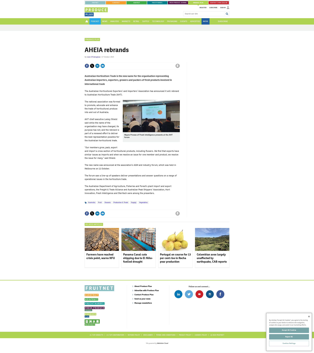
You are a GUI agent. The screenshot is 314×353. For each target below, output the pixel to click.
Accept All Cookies (289, 330)
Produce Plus (92, 39)
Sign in (148, 61)
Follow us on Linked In (178, 294)
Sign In (223, 7)
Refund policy (134, 335)
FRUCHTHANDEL (157, 3)
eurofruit (116, 3)
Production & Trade (120, 202)
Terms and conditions (166, 335)
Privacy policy (185, 335)
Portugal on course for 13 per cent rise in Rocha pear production (175, 258)
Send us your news (142, 298)
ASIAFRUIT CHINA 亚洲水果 (218, 3)
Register (203, 7)
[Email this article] (102, 66)
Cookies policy (201, 335)
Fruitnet (95, 3)
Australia (91, 202)
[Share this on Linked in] (97, 66)
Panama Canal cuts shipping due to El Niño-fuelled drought (138, 258)
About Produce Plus (143, 286)
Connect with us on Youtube (199, 294)
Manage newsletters (143, 303)
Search (227, 14)
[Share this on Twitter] (92, 66)
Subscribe (213, 7)
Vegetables (143, 202)
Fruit (100, 202)
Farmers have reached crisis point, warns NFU (100, 256)
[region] (289, 332)
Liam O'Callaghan (93, 57)
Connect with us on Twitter (189, 294)
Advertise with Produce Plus (146, 290)
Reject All (289, 337)
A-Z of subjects (96, 335)
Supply (133, 202)
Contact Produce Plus (143, 294)
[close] (179, 61)
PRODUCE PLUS (198, 3)
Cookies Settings (289, 343)
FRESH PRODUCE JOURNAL (178, 3)
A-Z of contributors (115, 335)
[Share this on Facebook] (87, 66)
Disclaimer (148, 335)
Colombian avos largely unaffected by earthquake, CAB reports (212, 258)
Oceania (108, 202)
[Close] (309, 316)
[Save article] (177, 66)
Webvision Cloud (162, 343)
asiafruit (136, 3)
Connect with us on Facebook (220, 294)
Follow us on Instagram (210, 294)
